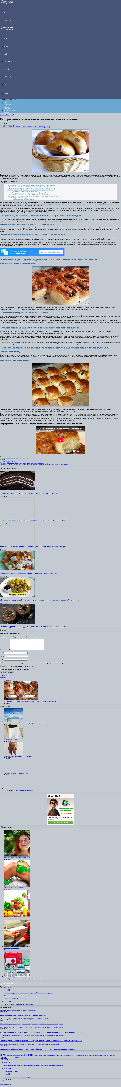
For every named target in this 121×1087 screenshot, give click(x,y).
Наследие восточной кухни (19, 198)
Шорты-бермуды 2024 (10, 739)
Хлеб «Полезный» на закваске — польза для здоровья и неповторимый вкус (32, 546)
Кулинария (8, 61)
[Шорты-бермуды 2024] (13, 738)
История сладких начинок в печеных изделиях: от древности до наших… (31, 185)
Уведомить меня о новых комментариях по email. (18, 666)
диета (37, 1055)
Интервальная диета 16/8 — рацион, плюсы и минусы (22, 1015)
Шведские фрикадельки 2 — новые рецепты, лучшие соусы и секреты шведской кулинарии (39, 600)
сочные (28, 458)
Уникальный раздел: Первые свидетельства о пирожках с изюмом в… (30, 190)
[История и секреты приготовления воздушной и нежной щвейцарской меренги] (17, 516)
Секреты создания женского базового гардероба (18, 790)
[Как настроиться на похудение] (17, 916)
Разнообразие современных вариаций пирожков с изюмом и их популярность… (33, 196)
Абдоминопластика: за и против (13, 887)
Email (2, 656)
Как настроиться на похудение (13, 918)
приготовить (21, 458)
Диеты (6, 69)
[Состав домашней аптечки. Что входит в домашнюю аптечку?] (17, 976)
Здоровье (7, 84)
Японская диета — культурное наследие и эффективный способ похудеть (31, 1024)
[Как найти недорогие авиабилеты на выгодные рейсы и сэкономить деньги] (13, 721)
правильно (87, 1055)
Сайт (1, 659)
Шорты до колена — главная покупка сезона (17, 756)
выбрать (28, 1054)
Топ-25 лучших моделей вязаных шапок (16, 773)
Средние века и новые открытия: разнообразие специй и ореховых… (33, 188)
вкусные (2, 458)
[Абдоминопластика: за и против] (17, 886)
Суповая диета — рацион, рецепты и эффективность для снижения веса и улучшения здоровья (41, 1041)
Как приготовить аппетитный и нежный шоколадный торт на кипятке (29, 493)
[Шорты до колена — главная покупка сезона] (13, 755)
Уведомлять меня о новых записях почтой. (16, 669)
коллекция (47, 1055)
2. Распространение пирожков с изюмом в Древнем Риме (30, 193)
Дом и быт (8, 76)
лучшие (57, 1055)
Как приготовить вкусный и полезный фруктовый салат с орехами (28, 573)
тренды (17, 1057)
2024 (2, 1055)
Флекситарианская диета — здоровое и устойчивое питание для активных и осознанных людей (41, 1032)
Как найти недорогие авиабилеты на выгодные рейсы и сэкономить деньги (26, 723)
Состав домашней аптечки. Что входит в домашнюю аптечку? (22, 978)
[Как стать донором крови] (17, 946)
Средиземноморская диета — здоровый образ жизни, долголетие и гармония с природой (38, 1049)
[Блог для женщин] (9, 4)
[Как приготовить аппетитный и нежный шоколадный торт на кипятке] (17, 490)
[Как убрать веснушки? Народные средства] (17, 856)
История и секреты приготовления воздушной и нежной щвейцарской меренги (33, 520)
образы (75, 1055)
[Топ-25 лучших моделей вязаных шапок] (13, 771)
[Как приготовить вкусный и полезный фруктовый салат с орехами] (17, 570)
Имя (2, 653)
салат (8, 1057)
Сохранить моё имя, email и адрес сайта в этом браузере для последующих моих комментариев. (34, 663)
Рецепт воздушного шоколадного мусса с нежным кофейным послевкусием (32, 627)
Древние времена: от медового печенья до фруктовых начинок (31, 186)
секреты (12, 1057)
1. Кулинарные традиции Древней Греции (24, 191)
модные (65, 1055)
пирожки (14, 458)
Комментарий (5, 650)
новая (71, 1055)
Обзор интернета (9, 110)
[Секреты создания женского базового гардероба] (13, 788)
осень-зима (80, 1055)
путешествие (111, 1055)
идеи (41, 1055)
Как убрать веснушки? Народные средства (17, 857)
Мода (6, 38)
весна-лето (16, 1055)
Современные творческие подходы (22, 199)
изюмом (8, 458)
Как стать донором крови (11, 948)
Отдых (6, 46)
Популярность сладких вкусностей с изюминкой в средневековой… (29, 194)
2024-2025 (9, 1055)
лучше (52, 1055)
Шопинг (6, 112)
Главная (2, 115)
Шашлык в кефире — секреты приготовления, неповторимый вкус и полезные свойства (30, 701)
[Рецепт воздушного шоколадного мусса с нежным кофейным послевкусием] (17, 623)
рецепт (3, 1057)
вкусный (21, 1055)
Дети (5, 54)
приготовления (103, 1055)
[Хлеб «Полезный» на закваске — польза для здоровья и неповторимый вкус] (17, 543)
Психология (7, 107)
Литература (7, 108)
